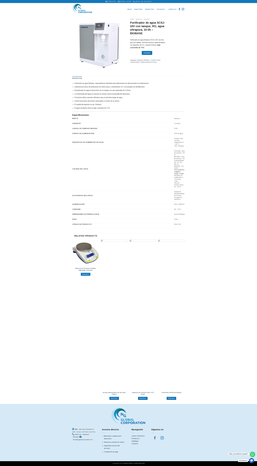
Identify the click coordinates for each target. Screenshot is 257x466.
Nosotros (138, 9)
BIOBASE (147, 19)
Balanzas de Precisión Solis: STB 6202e (143, 393)
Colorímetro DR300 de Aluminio (171, 392)
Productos (149, 9)
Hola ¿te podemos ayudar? (238, 454)
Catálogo (160, 9)
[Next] (184, 321)
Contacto (172, 9)
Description (77, 78)
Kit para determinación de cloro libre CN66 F (114, 393)
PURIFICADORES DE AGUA (148, 62)
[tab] (77, 78)
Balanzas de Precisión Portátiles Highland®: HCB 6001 (85, 269)
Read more (85, 274)
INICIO (129, 9)
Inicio (134, 436)
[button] (251, 460)
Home (132, 19)
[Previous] (72, 321)
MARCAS (139, 19)
